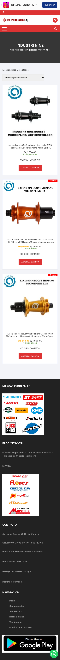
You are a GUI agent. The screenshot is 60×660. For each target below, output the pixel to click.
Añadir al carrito (30, 168)
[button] (54, 654)
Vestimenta (15, 622)
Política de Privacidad (20, 627)
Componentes (16, 606)
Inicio (12, 50)
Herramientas (17, 616)
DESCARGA (50, 5)
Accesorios (15, 611)
